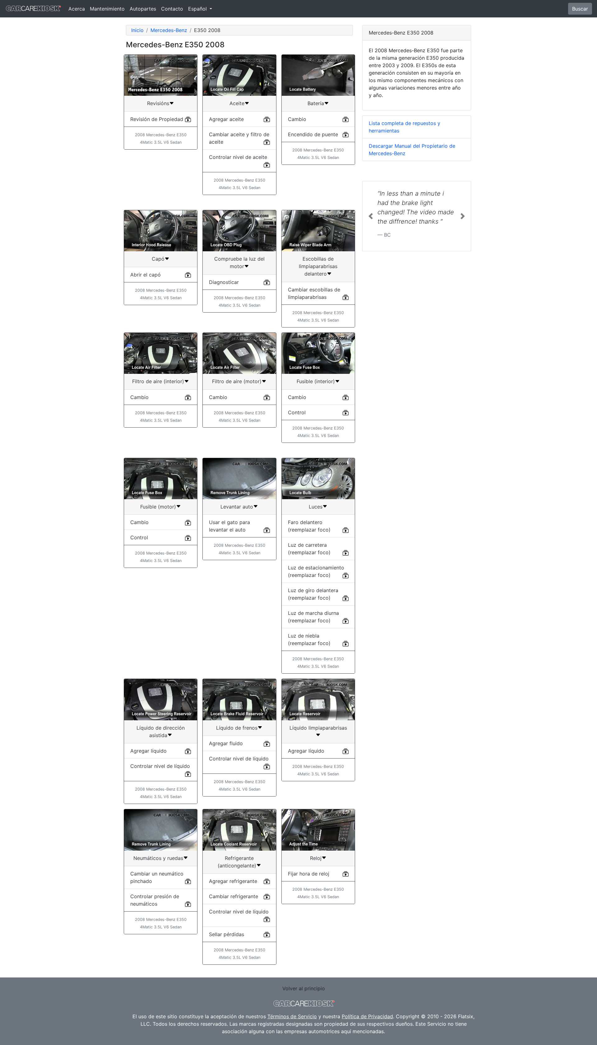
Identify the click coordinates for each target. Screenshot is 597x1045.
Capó (158, 259)
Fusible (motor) (158, 507)
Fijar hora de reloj (308, 874)
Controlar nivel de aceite (238, 157)
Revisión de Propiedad (156, 119)
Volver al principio (303, 988)
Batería (316, 103)
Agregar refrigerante (233, 881)
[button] (371, 216)
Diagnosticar (224, 282)
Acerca (76, 9)
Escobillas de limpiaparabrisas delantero (318, 266)
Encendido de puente (313, 134)
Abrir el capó (145, 275)
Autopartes (143, 9)
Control (297, 412)
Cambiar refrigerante (233, 896)
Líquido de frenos (236, 728)
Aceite (236, 103)
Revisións (158, 103)
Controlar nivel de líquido (160, 766)
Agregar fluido (226, 743)
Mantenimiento (107, 9)
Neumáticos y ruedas (158, 858)
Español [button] (198, 9)
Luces (315, 507)
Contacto (172, 9)
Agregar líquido (148, 751)
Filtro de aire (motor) (236, 381)
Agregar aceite (226, 119)
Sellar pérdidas (226, 934)
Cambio (297, 119)
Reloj (316, 858)
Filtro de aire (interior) (158, 381)
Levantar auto (236, 507)
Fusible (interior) (316, 381)
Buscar (580, 9)
